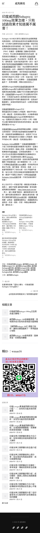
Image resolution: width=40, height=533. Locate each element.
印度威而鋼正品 (10, 117)
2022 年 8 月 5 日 (8, 12)
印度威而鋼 (9, 94)
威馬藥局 (20, 3)
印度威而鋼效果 (25, 86)
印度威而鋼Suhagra (9, 129)
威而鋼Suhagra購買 (20, 272)
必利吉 (9, 199)
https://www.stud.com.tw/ (27, 189)
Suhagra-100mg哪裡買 (10, 144)
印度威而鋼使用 (8, 109)
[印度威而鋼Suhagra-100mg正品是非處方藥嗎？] (27, 223)
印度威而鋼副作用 (9, 66)
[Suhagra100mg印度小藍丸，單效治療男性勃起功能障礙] (10, 224)
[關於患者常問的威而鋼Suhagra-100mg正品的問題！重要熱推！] (10, 247)
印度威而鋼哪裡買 (29, 144)
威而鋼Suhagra (23, 34)
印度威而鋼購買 (17, 64)
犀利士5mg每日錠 (20, 197)
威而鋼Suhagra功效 (22, 268)
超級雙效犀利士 (20, 199)
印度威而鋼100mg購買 (17, 164)
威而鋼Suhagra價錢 (23, 266)
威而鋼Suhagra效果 (22, 270)
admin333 (9, 34)
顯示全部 (5, 503)
